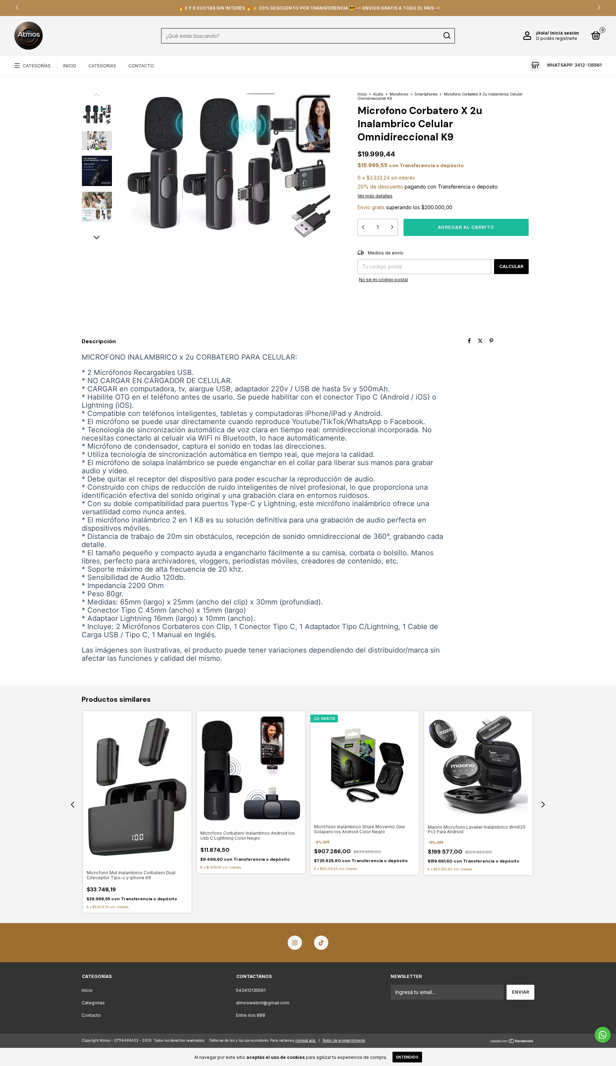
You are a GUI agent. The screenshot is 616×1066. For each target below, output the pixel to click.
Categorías (37, 65)
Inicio (69, 65)
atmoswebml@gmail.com (262, 1002)
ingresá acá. (305, 1040)
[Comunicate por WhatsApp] (603, 1035)
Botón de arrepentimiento (344, 1040)
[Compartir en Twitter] (480, 341)
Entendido (407, 1057)
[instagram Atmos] (295, 943)
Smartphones (426, 94)
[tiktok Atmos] (321, 943)
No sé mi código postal (383, 279)
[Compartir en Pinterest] (491, 341)
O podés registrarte (556, 38)
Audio (378, 94)
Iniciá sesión (564, 33)
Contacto (141, 65)
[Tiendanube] (512, 1041)
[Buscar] (446, 35)
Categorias (102, 65)
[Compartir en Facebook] (469, 341)
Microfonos (399, 94)
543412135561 (251, 990)
